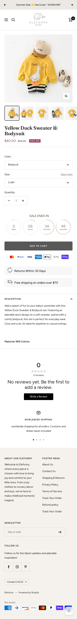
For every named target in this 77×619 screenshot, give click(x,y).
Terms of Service (52, 491)
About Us (47, 464)
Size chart (67, 174)
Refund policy (50, 504)
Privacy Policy (50, 484)
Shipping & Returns (53, 477)
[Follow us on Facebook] (8, 567)
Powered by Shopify (29, 592)
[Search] (13, 19)
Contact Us (49, 471)
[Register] (59, 532)
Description (12, 299)
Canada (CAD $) (15, 582)
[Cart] (71, 20)
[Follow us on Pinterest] (25, 567)
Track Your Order (52, 498)
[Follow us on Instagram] (17, 567)
